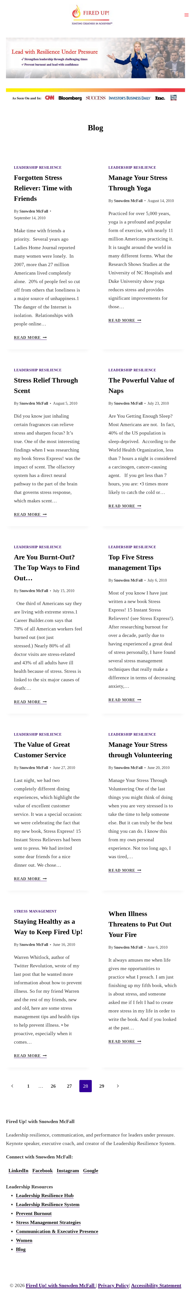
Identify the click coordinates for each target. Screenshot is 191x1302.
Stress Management (35, 911)
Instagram (68, 1170)
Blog (21, 1249)
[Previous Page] (12, 1086)
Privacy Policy (113, 1285)
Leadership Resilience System (48, 1204)
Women (24, 1240)
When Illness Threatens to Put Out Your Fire (139, 924)
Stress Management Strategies (48, 1222)
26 (53, 1086)
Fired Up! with (60, 1285)
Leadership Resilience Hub (45, 1195)
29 (101, 1086)
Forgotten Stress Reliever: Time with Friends (43, 188)
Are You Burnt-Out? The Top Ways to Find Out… (47, 567)
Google (90, 1170)
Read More (30, 337)
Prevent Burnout (34, 1213)
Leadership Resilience (38, 167)
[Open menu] (186, 15)
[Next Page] (118, 1086)
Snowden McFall (33, 211)
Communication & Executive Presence (57, 1231)
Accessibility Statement (156, 1285)
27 (69, 1086)
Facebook (42, 1170)
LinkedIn (18, 1170)
